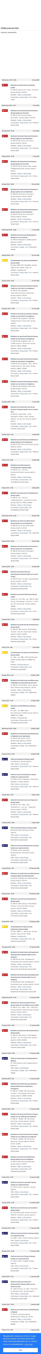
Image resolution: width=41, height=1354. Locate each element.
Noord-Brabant (15, 97)
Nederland (4, 32)
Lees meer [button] (28, 1344)
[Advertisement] (20, 55)
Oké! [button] (20, 1350)
